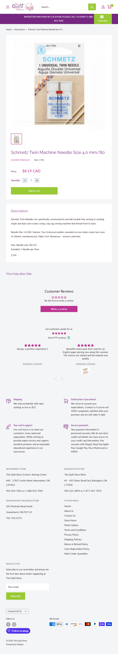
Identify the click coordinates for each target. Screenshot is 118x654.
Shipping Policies (73, 539)
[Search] (92, 7)
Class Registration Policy (76, 548)
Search (67, 506)
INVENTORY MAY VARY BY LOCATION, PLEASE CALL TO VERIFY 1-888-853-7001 (58, 18)
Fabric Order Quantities (76, 553)
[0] (109, 7)
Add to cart (34, 190)
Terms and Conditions (75, 529)
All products (20, 29)
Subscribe (102, 20)
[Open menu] (7, 7)
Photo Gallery (71, 525)
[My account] (103, 7)
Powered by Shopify (15, 644)
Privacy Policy (71, 534)
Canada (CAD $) (15, 611)
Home (9, 29)
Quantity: (15, 180)
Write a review (59, 308)
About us (68, 510)
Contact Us (70, 515)
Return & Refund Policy (76, 544)
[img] (59, 333)
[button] (57, 379)
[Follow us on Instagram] (14, 624)
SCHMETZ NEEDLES (20, 160)
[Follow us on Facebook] (8, 624)
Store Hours (70, 520)
